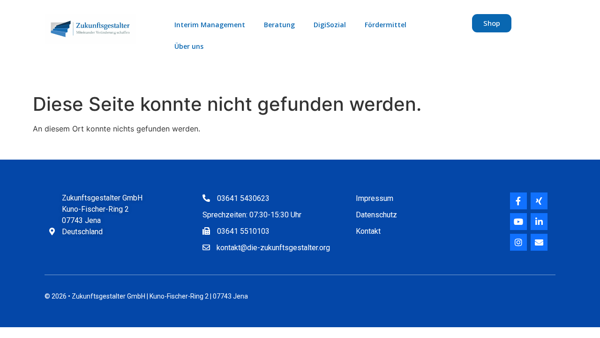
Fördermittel (385, 24)
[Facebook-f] (518, 200)
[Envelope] (539, 242)
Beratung (279, 24)
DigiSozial (330, 24)
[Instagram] (518, 242)
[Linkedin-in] (539, 221)
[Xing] (539, 200)
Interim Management (209, 24)
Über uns (188, 46)
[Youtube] (518, 221)
